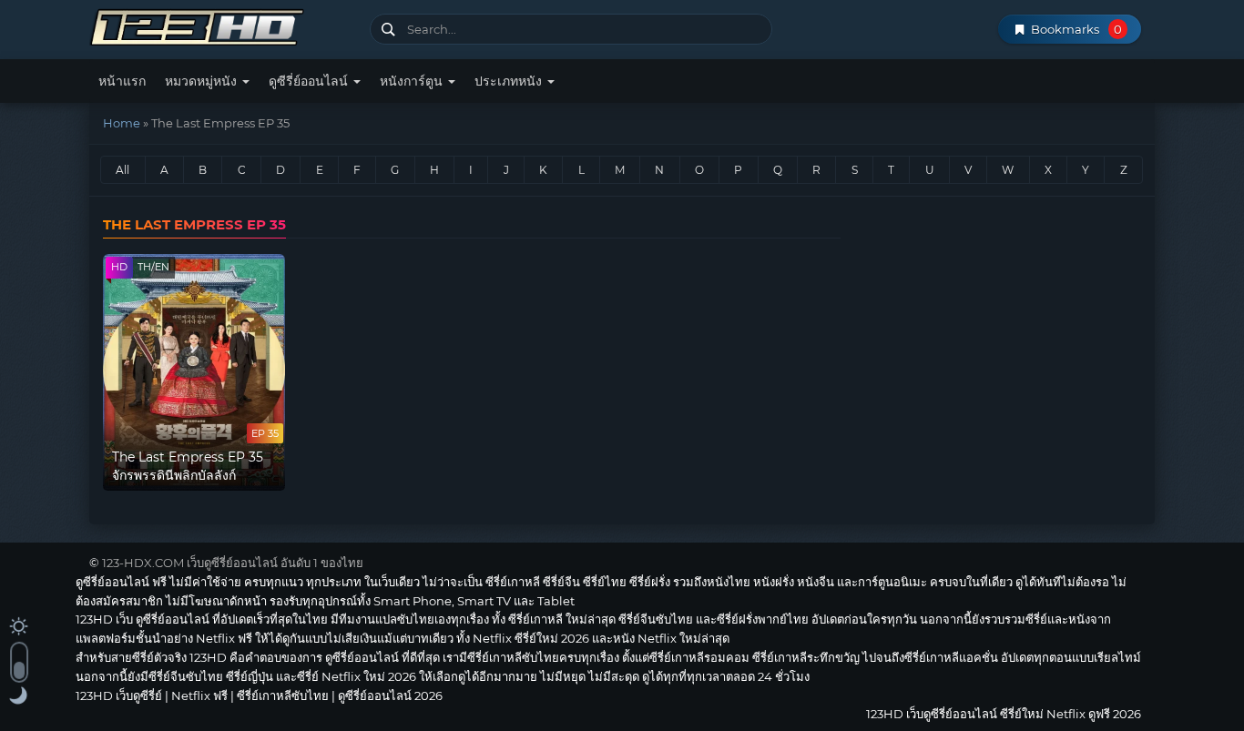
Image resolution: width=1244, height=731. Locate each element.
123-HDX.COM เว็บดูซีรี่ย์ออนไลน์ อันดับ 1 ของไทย (232, 562)
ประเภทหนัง (510, 81)
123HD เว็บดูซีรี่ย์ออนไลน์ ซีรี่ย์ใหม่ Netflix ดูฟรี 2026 (222, 25)
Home (121, 123)
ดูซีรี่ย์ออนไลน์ (310, 81)
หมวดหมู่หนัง (202, 81)
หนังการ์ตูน (413, 81)
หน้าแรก (122, 81)
